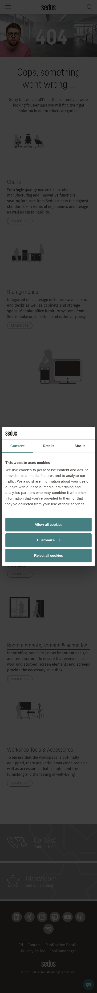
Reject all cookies (48, 555)
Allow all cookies (48, 524)
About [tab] (79, 446)
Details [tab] (48, 446)
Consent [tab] (17, 446)
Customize (46, 540)
